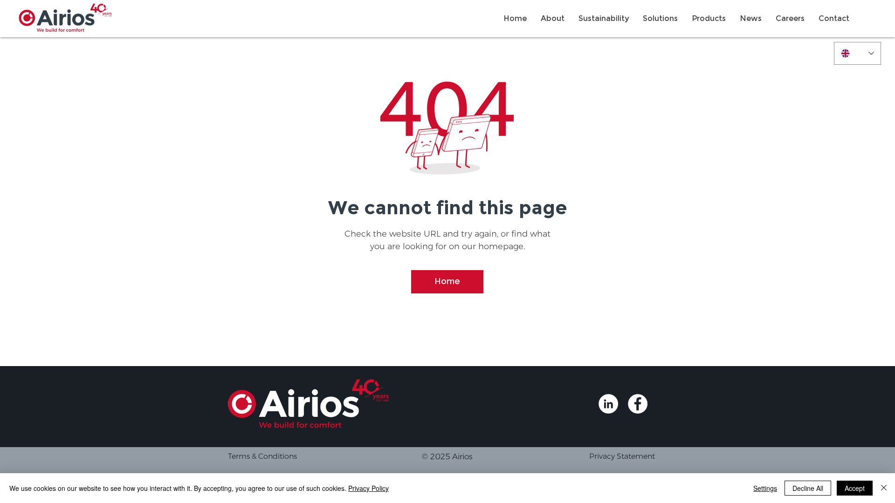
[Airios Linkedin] (608, 404)
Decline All (807, 488)
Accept (855, 488)
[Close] (883, 488)
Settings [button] (765, 488)
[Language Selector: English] (857, 53)
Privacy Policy (368, 488)
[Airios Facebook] (637, 404)
